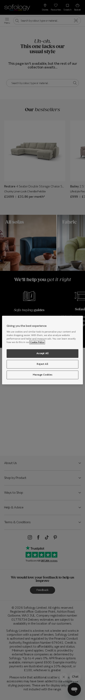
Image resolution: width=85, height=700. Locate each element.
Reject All (42, 364)
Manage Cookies (42, 374)
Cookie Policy (37, 342)
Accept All (43, 353)
